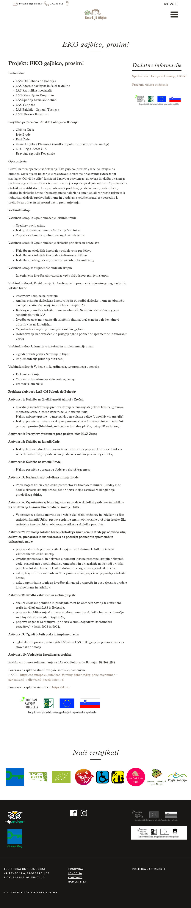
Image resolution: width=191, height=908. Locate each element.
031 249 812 (56, 3)
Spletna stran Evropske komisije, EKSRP (159, 76)
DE (171, 3)
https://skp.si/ (61, 687)
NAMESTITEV (77, 881)
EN (166, 3)
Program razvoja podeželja (150, 85)
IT (176, 3)
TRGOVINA (75, 868)
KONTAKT (75, 877)
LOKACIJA (75, 873)
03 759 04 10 (35, 877)
